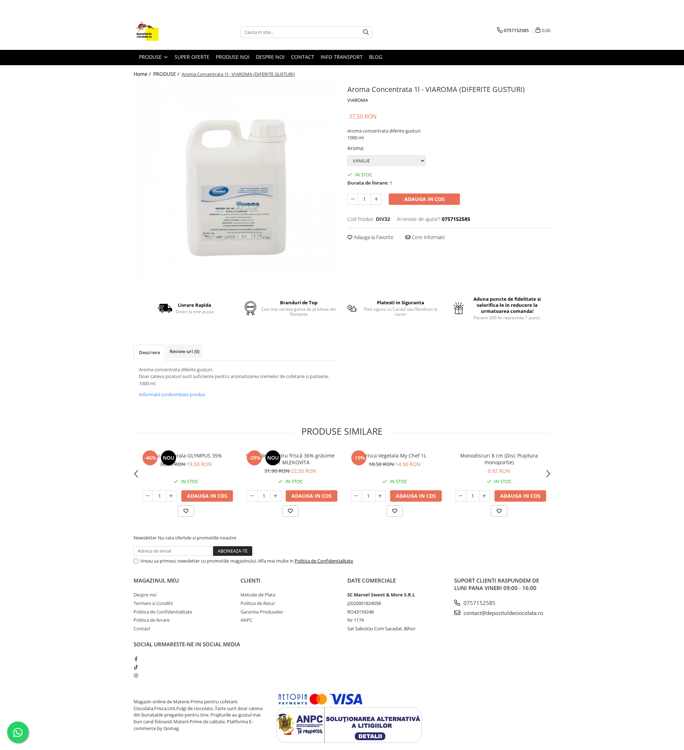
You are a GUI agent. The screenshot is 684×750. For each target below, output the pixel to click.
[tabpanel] (235, 184)
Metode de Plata (257, 594)
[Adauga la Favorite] (186, 511)
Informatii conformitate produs (172, 394)
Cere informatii (427, 237)
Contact (302, 56)
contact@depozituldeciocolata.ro (502, 612)
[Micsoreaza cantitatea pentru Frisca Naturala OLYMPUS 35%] (147, 496)
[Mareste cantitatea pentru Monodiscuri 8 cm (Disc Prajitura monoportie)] (484, 496)
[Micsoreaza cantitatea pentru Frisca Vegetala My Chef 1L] (356, 496)
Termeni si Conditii (153, 603)
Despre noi (145, 594)
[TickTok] (136, 667)
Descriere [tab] (149, 352)
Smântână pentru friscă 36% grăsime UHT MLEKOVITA (290, 459)
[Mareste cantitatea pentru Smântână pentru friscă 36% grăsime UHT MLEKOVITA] (275, 496)
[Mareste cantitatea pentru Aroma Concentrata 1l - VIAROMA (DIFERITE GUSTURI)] (376, 199)
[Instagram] (136, 675)
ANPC (246, 620)
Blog (375, 56)
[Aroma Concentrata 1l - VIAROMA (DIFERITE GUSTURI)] (235, 184)
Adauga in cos (424, 199)
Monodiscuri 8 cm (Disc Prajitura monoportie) (499, 459)
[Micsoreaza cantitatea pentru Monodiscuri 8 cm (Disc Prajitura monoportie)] (461, 496)
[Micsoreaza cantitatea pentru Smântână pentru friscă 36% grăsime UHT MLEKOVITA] (252, 496)
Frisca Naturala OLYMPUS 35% (186, 455)
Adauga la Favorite (373, 237)
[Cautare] (365, 32)
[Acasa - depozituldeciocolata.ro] (169, 32)
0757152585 (479, 602)
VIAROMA (357, 100)
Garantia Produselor (261, 612)
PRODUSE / (167, 74)
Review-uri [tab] (185, 351)
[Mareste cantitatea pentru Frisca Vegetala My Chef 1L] (380, 496)
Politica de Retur (257, 603)
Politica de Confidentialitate (324, 561)
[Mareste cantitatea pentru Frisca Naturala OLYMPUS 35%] (171, 496)
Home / (143, 74)
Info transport (342, 56)
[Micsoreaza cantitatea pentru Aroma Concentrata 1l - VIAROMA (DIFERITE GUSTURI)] (352, 199)
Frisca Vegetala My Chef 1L (394, 455)
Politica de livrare (152, 620)
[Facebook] (136, 659)
